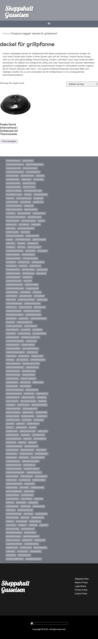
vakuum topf (10, 198)
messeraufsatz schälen (13, 348)
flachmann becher (12, 453)
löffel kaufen (10, 359)
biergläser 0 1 (22, 525)
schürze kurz (23, 266)
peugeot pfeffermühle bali (14, 311)
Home (6, 33)
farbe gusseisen (23, 457)
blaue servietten (11, 525)
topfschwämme (29, 205)
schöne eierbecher (35, 266)
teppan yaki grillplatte (13, 220)
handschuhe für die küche (39, 404)
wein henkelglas (38, 179)
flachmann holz (41, 450)
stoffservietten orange (39, 239)
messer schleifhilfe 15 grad (30, 348)
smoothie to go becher (28, 254)
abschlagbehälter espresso (33, 559)
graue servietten (38, 419)
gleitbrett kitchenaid (33, 423)
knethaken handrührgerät (28, 378)
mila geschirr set (31, 341)
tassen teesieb (25, 232)
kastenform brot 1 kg (31, 389)
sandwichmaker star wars (14, 281)
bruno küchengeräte (12, 517)
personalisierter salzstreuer (32, 311)
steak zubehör (11, 243)
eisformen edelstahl (40, 476)
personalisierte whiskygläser (15, 314)
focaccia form (32, 442)
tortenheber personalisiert (14, 205)
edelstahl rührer (29, 483)
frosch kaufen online (38, 435)
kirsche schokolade (12, 386)
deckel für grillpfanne (13, 495)
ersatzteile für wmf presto (31, 468)
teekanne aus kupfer (12, 232)
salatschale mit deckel (32, 284)
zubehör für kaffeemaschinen (34, 164)
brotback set (10, 521)
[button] (49, 23)
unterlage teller (38, 198)
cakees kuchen (11, 510)
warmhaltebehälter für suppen (32, 190)
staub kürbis (21, 247)
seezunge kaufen (11, 266)
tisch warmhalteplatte (24, 213)
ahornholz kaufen (36, 551)
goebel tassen (20, 423)
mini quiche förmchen (39, 333)
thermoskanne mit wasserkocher (16, 217)
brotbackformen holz (37, 517)
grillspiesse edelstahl (28, 416)
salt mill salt (27, 281)
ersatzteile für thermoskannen (15, 472)
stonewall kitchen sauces (23, 239)
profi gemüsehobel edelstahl (26, 299)
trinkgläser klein (38, 202)
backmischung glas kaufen (31, 536)
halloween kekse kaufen (13, 408)
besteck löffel (43, 525)
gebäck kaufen (25, 435)
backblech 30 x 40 (27, 540)
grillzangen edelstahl (13, 416)
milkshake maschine (12, 337)
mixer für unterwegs (24, 333)
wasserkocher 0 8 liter (29, 183)
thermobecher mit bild (34, 217)
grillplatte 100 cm (41, 416)
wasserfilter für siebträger (14, 190)
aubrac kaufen (11, 551)
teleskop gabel (36, 224)
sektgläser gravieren (38, 262)
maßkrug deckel (11, 356)
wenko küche (40, 175)
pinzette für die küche (25, 307)
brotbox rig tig (25, 517)
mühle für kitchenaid (30, 326)
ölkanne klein (10, 322)
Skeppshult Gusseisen (19, 11)
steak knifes (21, 243)
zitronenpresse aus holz (13, 168)
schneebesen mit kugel (13, 273)
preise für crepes (42, 299)
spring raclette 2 (42, 250)
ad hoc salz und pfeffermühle (15, 559)
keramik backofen (25, 386)
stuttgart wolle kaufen (32, 235)
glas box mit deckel (12, 431)
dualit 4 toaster (24, 487)
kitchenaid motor (38, 382)
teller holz (41, 220)
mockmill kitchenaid (12, 329)
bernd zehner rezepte (13, 528)
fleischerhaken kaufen (27, 450)
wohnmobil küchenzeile (30, 168)
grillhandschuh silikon (13, 419)
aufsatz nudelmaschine (31, 544)
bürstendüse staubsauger (14, 513)
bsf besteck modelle (41, 513)
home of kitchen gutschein (28, 401)
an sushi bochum (22, 551)
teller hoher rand (11, 224)
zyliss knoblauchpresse (13, 160)
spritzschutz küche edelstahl (15, 250)
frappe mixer (27, 438)
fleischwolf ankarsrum (31, 446)
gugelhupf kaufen (28, 412)
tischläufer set (11, 213)
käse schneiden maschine (14, 393)
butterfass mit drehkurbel (25, 510)
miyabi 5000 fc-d (11, 333)
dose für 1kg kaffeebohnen (14, 491)
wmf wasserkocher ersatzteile (15, 172)
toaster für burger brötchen (14, 209)
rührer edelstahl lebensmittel (15, 288)
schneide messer (42, 269)
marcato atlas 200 (23, 356)
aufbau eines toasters (40, 547)
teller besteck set (24, 224)
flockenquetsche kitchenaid (14, 446)
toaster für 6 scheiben (31, 209)
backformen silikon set (13, 540)
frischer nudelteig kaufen (14, 438)
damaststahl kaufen (27, 495)
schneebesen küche (28, 273)
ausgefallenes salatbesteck (14, 544)
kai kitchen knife (28, 393)
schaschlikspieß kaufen (13, 277)
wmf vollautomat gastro (33, 172)
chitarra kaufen (33, 502)
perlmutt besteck (11, 318)
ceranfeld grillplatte (38, 506)
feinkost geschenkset (41, 453)
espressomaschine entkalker (30, 461)
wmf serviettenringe (12, 175)
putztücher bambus (12, 292)
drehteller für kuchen (37, 487)
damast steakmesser (12, 498)
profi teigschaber (25, 292)
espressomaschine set (13, 461)
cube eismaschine (27, 498)
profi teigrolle (37, 292)
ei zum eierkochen (25, 480)
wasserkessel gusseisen (13, 187)
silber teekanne (11, 262)
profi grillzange (11, 299)
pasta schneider (23, 318)
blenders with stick (35, 521)
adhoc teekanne (11, 555)
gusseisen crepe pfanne (13, 412)
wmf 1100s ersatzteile (27, 175)
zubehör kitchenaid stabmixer (15, 164)
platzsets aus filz (11, 307)
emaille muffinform (12, 476)
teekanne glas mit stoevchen (26, 228)
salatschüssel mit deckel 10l (14, 284)
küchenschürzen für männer (31, 363)
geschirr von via (42, 431)
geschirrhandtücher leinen (27, 431)
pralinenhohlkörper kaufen (14, 303)
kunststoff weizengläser (37, 359)
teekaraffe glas (11, 228)
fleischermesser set (12, 450)
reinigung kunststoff (32, 288)
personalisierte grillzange (33, 314)
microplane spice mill (13, 344)
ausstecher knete (40, 540)
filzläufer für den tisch (26, 453)
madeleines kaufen (37, 356)
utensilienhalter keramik (24, 198)
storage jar (10, 239)
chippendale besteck (12, 506)
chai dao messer (25, 506)
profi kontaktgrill (39, 296)
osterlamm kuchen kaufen (38, 318)
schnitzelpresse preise (13, 269)
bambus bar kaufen (30, 532)
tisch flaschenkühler (39, 213)
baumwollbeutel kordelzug (14, 532)
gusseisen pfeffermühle (30, 408)
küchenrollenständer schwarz (15, 367)
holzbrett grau (11, 404)
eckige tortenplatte (12, 487)
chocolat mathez (21, 502)
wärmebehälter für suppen (14, 194)
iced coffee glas (42, 397)
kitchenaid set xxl (25, 382)
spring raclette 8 (30, 250)
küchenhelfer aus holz (28, 371)
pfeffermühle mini (40, 307)
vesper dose (28, 194)
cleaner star (10, 502)
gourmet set (10, 423)
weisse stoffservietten (13, 179)
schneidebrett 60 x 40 (28, 269)
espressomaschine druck (14, 465)
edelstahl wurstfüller (39, 480)
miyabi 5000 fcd (37, 329)
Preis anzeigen (9, 141)
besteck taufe (33, 525)
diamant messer (29, 491)
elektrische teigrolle (26, 476)
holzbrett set (42, 401)
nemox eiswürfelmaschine (14, 326)
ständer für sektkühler (34, 247)
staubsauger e (11, 247)
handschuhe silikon (23, 404)
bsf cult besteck (28, 513)
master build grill (32, 352)
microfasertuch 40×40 (28, 344)
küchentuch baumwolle (13, 363)
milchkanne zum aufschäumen (30, 337)
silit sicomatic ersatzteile (30, 258)
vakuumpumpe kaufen (40, 194)
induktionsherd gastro (28, 397)
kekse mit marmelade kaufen (15, 389)
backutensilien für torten (13, 536)
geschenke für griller (12, 435)
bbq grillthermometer (28, 528)
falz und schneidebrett (38, 457)
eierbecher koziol (11, 480)
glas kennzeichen (21, 427)
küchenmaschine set (32, 367)
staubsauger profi (33, 243)
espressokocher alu (29, 465)
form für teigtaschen (39, 438)
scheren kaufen (41, 273)
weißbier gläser (26, 179)
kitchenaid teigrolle (12, 382)
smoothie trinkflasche (13, 254)
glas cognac (32, 427)
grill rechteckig (27, 419)
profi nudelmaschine (25, 296)
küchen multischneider (13, 374)
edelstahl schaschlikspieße (14, 483)
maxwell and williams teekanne (15, 352)
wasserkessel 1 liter (29, 187)
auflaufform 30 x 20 (12, 547)
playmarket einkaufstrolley (32, 303)
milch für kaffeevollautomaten (15, 341)
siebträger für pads (24, 262)
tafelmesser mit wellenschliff (15, 235)
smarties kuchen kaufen (13, 258)
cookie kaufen (38, 498)
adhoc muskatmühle (24, 555)
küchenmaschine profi (13, 371)
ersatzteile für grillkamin (34, 472)
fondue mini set (11, 442)
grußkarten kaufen (41, 412)
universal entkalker (12, 202)
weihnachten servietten (13, 183)
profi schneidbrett (11, 296)
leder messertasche (22, 359)
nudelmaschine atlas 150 (24, 322)
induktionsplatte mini (13, 397)
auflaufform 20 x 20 (26, 547)
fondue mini (22, 442)
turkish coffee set (25, 202)
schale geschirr (27, 277)
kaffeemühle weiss (42, 393)
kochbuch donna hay (12, 378)
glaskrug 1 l (10, 427)
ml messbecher (25, 329)
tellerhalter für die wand (28, 220)
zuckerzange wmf (28, 160)
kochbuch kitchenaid (28, 374)
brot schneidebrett (22, 521)
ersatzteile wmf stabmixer (14, 468)
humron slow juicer (12, 401)
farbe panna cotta (11, 457)
